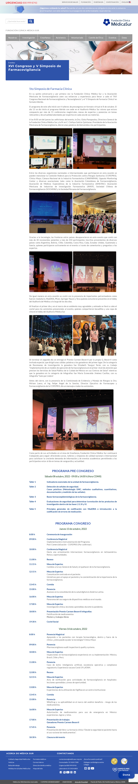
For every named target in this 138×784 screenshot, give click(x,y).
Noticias (11, 762)
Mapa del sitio (38, 768)
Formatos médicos (39, 759)
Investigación (112, 2)
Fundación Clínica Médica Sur (22, 30)
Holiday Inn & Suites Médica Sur (19, 768)
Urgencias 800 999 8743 (67, 765)
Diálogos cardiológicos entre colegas (94, 763)
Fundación (86, 2)
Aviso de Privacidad (81, 782)
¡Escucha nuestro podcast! (93, 759)
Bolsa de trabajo (14, 765)
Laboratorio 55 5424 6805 (68, 768)
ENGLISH (125, 2)
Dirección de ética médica (42, 765)
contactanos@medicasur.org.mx (70, 759)
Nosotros (12, 37)
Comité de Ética (96, 37)
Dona (124, 37)
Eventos (112, 37)
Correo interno (38, 762)
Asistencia (61, 37)
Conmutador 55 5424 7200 (68, 762)
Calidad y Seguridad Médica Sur (19, 759)
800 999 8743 (21, 2)
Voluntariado (77, 37)
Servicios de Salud (70, 2)
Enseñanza (98, 2)
